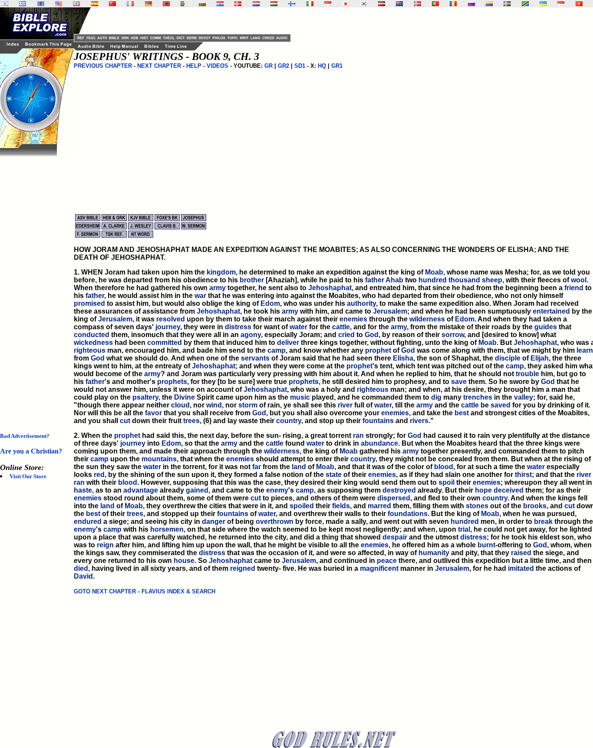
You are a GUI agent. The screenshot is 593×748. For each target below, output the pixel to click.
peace (387, 560)
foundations (408, 513)
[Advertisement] (34, 286)
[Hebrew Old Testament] (4, 3)
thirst (523, 474)
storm (247, 405)
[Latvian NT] (381, 3)
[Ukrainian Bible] (543, 3)
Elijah (539, 358)
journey (167, 327)
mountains (159, 459)
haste (83, 490)
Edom (270, 303)
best (462, 413)
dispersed (393, 498)
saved (501, 405)
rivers (419, 420)
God (372, 334)
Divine (184, 397)
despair (394, 537)
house (184, 560)
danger (213, 521)
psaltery (145, 397)
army (217, 287)
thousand (464, 280)
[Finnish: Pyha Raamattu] (291, 3)
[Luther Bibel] (148, 3)
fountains (378, 420)
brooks (535, 506)
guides (545, 327)
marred (379, 506)
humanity (433, 552)
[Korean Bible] (363, 3)
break (543, 521)
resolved (170, 319)
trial (464, 529)
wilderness (427, 319)
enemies (353, 319)
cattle (341, 327)
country (288, 420)
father (374, 280)
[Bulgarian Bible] (202, 3)
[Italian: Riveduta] (309, 3)
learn (585, 350)
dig (436, 397)
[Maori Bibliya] (399, 3)
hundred (432, 280)
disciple (508, 358)
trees (191, 420)
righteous (89, 350)
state (334, 474)
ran (358, 435)
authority (361, 303)
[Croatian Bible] (220, 3)
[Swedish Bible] (507, 3)
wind (214, 405)
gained (197, 490)
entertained (551, 311)
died (81, 568)
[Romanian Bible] (453, 3)
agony (250, 334)
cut (125, 420)
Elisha (403, 358)
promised (89, 303)
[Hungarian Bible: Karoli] (273, 3)
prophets (172, 381)
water (298, 327)
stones (477, 506)
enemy (277, 490)
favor (153, 413)
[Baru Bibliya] (327, 3)
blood (443, 466)
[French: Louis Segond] (130, 3)
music (300, 397)
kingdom (221, 272)
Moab (434, 272)
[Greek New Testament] (22, 3)
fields (341, 506)
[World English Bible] (58, 3)
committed (164, 342)
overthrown (274, 521)
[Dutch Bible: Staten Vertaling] (256, 3)
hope (483, 490)
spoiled (302, 506)
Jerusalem (390, 311)
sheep (492, 280)
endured (88, 521)
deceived (509, 490)
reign (105, 545)
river (345, 405)
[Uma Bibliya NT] (560, 3)
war (200, 295)
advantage (140, 490)
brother (252, 280)
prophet (378, 350)
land (299, 466)
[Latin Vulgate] (40, 3)
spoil (446, 482)
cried (346, 334)
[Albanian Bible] (166, 3)
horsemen (167, 529)
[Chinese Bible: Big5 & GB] (112, 3)
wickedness (93, 342)
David (83, 576)
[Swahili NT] (525, 3)
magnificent (379, 568)
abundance (379, 443)
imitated (521, 568)
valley (523, 397)
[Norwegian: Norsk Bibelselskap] (417, 3)
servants (255, 358)
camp (276, 350)
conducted (91, 334)
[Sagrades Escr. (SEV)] (94, 3)
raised (521, 552)
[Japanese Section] (345, 3)
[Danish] (237, 3)
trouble (527, 373)
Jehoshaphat (330, 287)
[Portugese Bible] (435, 3)
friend (573, 287)
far (256, 466)
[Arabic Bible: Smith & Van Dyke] (184, 3)
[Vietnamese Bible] (579, 3)
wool (578, 280)
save (459, 381)
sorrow (452, 334)
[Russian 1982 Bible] (471, 3)
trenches (477, 397)
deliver (288, 342)
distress (238, 327)
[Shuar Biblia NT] (489, 3)
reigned (242, 568)
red (99, 474)
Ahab (394, 280)
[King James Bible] (76, 3)
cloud (180, 405)
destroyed (399, 490)
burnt (486, 545)
